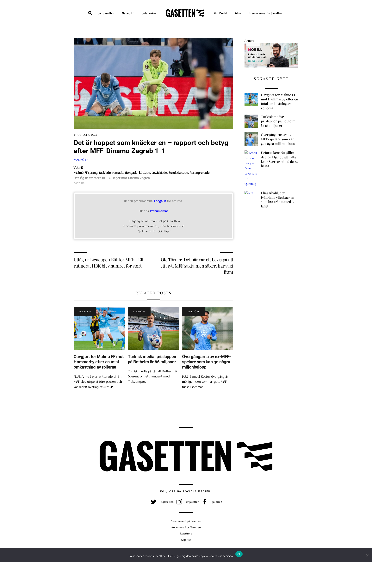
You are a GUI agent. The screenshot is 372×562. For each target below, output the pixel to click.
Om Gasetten (106, 13)
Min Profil (220, 13)
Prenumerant (159, 211)
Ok (239, 554)
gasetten (216, 501)
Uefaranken (149, 13)
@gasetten (167, 501)
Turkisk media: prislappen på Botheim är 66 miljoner (152, 359)
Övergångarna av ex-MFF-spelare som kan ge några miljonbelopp (206, 361)
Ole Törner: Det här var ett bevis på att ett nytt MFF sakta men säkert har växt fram (196, 265)
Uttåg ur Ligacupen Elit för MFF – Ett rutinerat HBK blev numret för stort (109, 262)
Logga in (160, 201)
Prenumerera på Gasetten (265, 13)
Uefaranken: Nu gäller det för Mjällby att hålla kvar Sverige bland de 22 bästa (279, 159)
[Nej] (367, 555)
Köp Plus (186, 539)
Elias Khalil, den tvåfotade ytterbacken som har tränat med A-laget (278, 199)
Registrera (186, 533)
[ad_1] (271, 66)
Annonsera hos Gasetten (186, 527)
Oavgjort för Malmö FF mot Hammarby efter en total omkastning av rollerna (98, 361)
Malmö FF (128, 13)
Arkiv (237, 13)
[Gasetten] (185, 13)
